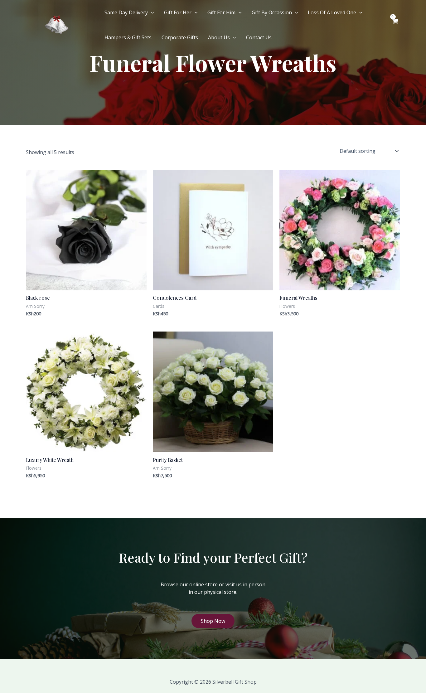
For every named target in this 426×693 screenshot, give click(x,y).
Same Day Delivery (126, 12)
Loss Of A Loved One (332, 12)
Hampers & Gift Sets (128, 37)
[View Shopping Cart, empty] (394, 25)
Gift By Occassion (272, 12)
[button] (151, 12)
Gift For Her (177, 12)
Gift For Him (221, 12)
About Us (219, 37)
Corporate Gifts (180, 37)
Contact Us (259, 37)
